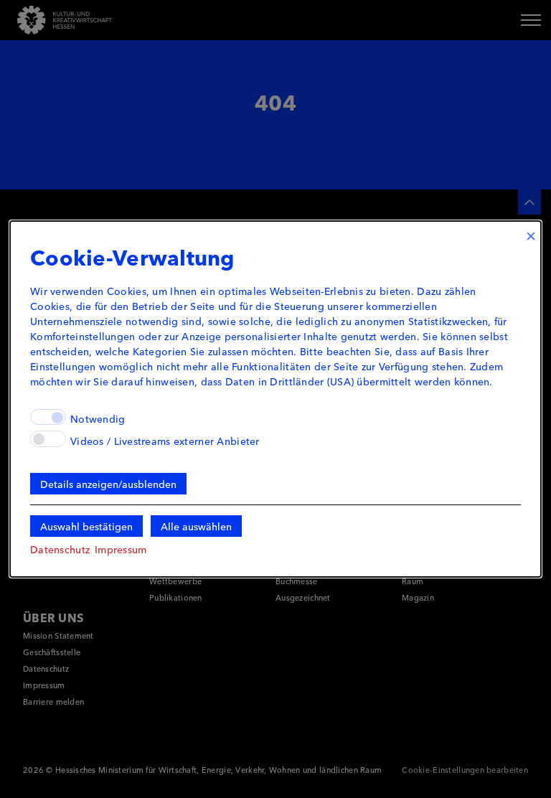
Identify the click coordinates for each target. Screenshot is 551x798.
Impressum (121, 549)
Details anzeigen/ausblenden (108, 484)
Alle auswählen (196, 526)
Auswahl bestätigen (86, 526)
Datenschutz (60, 549)
